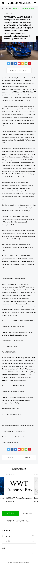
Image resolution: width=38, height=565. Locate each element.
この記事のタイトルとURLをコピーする (19, 70)
